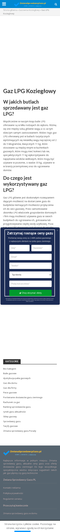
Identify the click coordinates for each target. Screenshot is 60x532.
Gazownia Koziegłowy (29, 10)
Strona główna (10, 10)
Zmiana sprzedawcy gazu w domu (20, 513)
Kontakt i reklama (11, 487)
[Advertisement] (30, 49)
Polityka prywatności (13, 493)
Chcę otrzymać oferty (32, 293)
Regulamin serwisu (12, 498)
